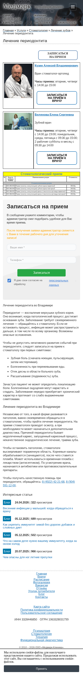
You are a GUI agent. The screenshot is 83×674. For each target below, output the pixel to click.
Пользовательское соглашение (41, 612)
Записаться (41, 272)
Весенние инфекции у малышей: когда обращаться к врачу (38, 510)
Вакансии (41, 585)
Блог (41, 594)
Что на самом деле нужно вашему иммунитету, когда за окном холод (40, 542)
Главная (41, 573)
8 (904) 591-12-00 (12, 22)
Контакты (41, 596)
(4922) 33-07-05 (43, 19)
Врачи (41, 576)
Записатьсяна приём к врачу (57, 97)
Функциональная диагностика (41, 640)
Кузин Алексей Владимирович (56, 65)
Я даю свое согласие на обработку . (45, 283)
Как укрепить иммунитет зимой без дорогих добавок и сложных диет (39, 526)
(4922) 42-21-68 (11, 19)
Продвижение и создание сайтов (41, 601)
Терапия (42, 637)
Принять (41, 668)
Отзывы (41, 588)
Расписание (41, 579)
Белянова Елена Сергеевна (54, 114)
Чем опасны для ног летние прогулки (27, 557)
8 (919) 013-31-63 (66, 22)
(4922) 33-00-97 (43, 22)
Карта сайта (42, 606)
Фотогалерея (41, 582)
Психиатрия (41, 630)
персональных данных (58, 283)
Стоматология (41, 634)
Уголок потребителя (41, 591)
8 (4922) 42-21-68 (53, 481)
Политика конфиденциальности (41, 609)
